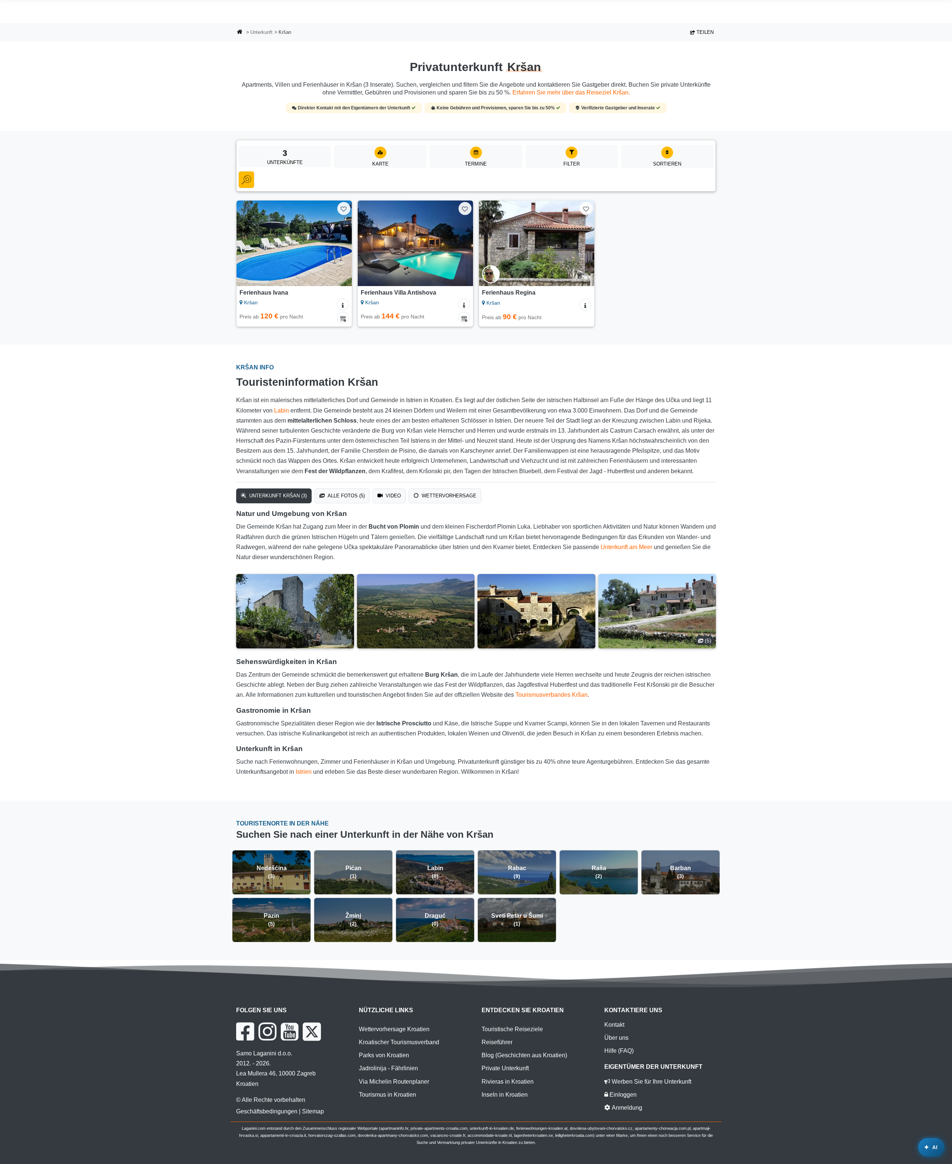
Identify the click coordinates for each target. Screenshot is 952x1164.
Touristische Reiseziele (512, 1029)
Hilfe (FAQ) (619, 1051)
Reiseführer (497, 1042)
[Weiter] (339, 243)
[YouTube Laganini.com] (289, 1031)
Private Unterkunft (505, 1068)
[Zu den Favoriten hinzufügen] (343, 208)
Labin (281, 410)
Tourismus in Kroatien (387, 1094)
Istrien (304, 772)
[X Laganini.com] (312, 1031)
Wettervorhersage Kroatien (394, 1029)
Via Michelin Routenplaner (394, 1081)
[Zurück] (249, 243)
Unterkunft (261, 32)
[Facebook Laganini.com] (245, 1031)
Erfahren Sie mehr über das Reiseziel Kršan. (571, 92)
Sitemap (313, 1111)
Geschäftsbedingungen (267, 1111)
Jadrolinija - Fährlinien (388, 1068)
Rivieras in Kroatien (508, 1081)
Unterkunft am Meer (626, 547)
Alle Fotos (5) (345, 495)
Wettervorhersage (448, 495)
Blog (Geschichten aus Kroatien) (524, 1055)
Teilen (704, 32)
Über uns (616, 1038)
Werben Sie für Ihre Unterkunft (650, 1081)
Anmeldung (626, 1107)
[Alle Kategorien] (246, 179)
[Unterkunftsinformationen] (343, 304)
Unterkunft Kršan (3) (277, 495)
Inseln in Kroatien (505, 1094)
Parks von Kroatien (384, 1055)
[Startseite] (240, 32)
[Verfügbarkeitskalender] (343, 318)
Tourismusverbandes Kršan (551, 695)
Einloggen (622, 1094)
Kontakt (614, 1025)
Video (392, 495)
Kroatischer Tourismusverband (399, 1042)
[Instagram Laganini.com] (267, 1031)
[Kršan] (295, 611)
